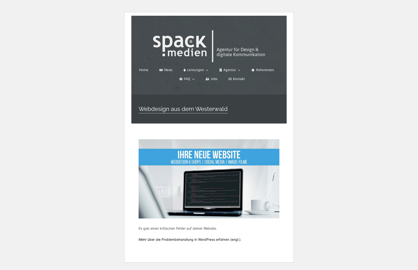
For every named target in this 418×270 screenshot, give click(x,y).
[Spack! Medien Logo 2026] (209, 29)
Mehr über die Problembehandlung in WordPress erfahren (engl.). (190, 239)
